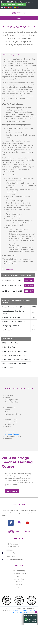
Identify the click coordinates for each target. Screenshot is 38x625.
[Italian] (9, 7)
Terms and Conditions (20, 610)
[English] (17, 7)
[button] (13, 4)
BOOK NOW (29, 280)
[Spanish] (15, 7)
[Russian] (13, 7)
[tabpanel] (19, 162)
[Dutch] (2, 7)
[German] (6, 7)
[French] (4, 7)
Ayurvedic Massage (12, 434)
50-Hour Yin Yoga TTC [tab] (10, 55)
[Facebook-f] (11, 523)
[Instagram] (19, 523)
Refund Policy (22, 612)
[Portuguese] (11, 7)
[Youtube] (27, 523)
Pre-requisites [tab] (7, 269)
